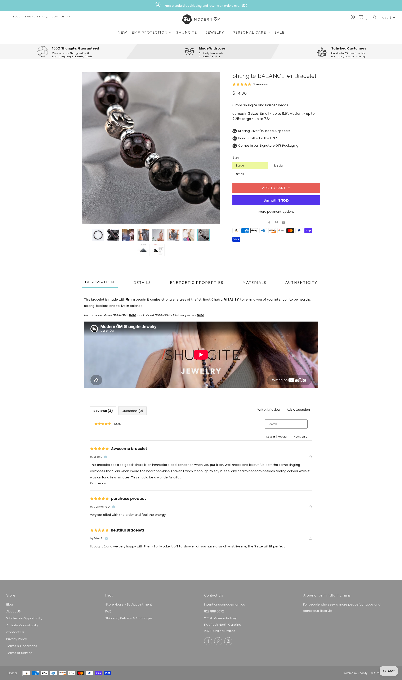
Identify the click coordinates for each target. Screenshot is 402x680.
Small (240, 174)
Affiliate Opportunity (22, 625)
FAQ (108, 611)
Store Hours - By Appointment (128, 604)
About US (13, 611)
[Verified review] (105, 457)
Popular (282, 436)
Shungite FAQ (36, 16)
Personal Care (249, 32)
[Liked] (310, 457)
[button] (98, 235)
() (366, 18)
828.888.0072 (214, 611)
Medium (279, 166)
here (132, 315)
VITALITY (231, 299)
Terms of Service (19, 653)
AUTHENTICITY (301, 283)
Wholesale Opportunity (24, 618)
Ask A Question (298, 409)
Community (61, 16)
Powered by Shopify (355, 673)
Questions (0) (132, 411)
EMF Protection (150, 32)
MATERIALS (254, 283)
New (122, 32)
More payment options (276, 211)
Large (240, 166)
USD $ (387, 17)
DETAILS (142, 283)
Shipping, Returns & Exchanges (128, 618)
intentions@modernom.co (224, 604)
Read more (98, 483)
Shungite (186, 32)
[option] (151, 148)
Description (99, 282)
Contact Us (15, 632)
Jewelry (215, 32)
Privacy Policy (16, 639)
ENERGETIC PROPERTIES (196, 283)
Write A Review (268, 409)
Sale (280, 32)
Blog (17, 16)
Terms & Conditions (21, 646)
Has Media (300, 436)
